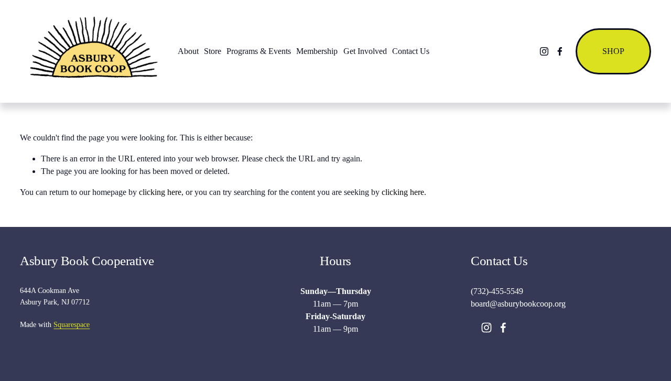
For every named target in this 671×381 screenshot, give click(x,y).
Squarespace (71, 324)
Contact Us (410, 51)
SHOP (613, 51)
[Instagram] (544, 51)
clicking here (160, 192)
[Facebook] (560, 51)
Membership (317, 51)
